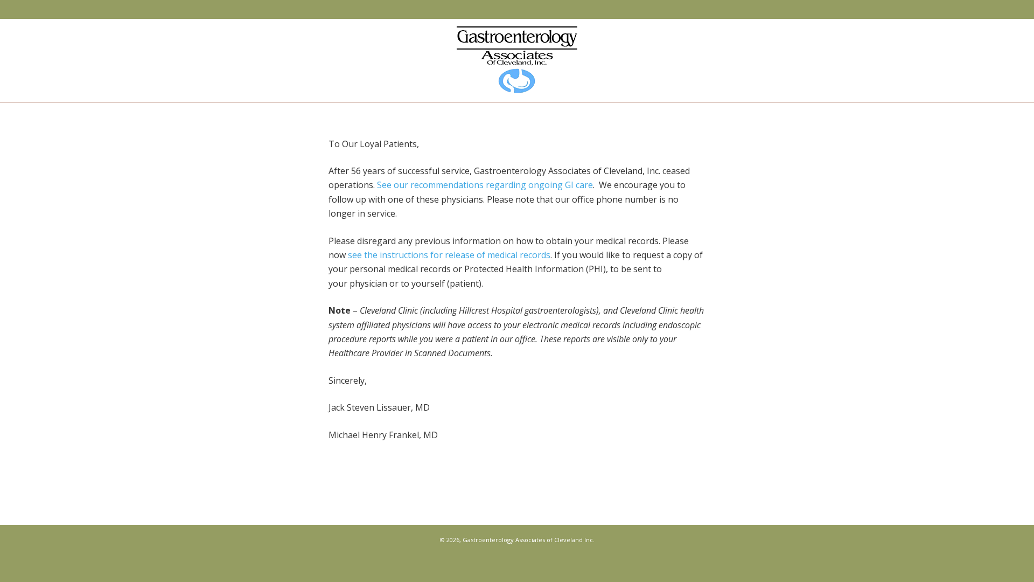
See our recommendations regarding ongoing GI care (485, 185)
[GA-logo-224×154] (517, 59)
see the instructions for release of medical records (449, 255)
